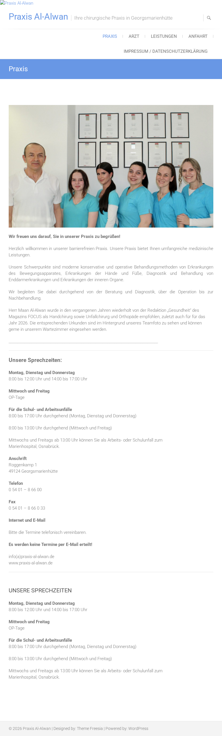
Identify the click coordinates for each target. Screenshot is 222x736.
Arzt (134, 36)
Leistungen (164, 36)
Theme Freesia (90, 728)
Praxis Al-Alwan (38, 16)
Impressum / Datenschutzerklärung (166, 51)
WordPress (138, 728)
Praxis (110, 36)
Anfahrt (198, 36)
